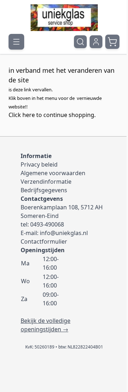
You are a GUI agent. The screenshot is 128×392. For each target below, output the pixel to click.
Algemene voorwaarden (53, 173)
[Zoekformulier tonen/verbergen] (80, 41)
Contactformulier (44, 241)
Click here (22, 115)
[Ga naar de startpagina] (64, 17)
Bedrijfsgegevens (44, 190)
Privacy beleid (39, 164)
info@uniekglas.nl (64, 233)
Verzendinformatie (46, 181)
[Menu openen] (16, 42)
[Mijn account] (96, 41)
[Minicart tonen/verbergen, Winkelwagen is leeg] (112, 42)
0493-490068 (47, 224)
